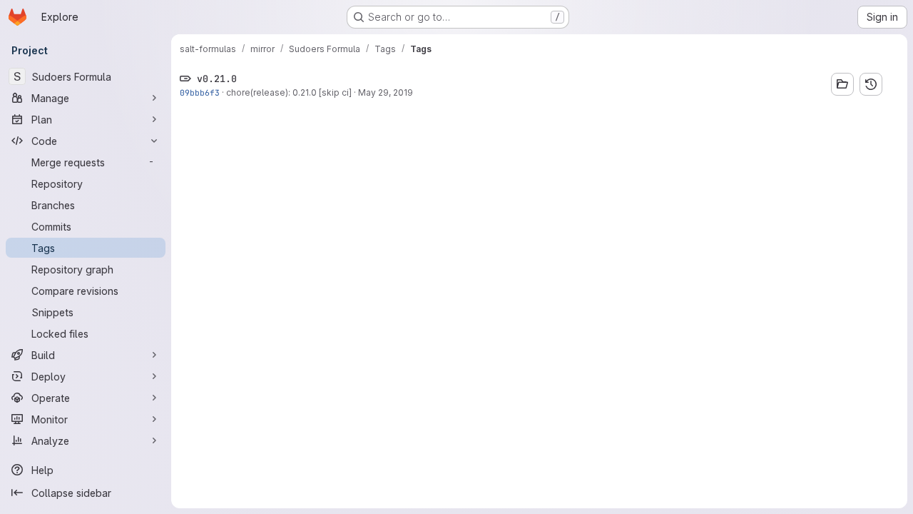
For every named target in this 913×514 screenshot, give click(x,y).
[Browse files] (842, 84)
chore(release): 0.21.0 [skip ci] (289, 92)
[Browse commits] (871, 84)
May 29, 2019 (385, 92)
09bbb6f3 (200, 92)
